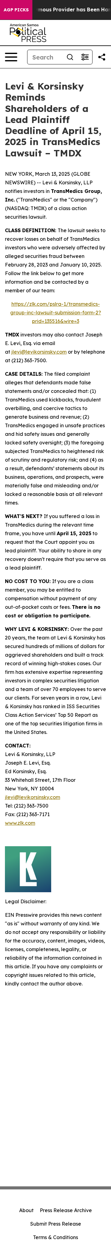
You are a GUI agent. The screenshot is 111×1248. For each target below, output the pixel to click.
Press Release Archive (66, 1210)
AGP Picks (16, 10)
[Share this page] (101, 57)
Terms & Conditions (55, 1237)
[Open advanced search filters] (84, 57)
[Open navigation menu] (11, 57)
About (26, 1210)
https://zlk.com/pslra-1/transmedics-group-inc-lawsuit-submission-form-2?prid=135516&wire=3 (55, 312)
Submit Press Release (55, 1224)
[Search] (70, 57)
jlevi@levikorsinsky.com (39, 352)
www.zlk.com (20, 823)
